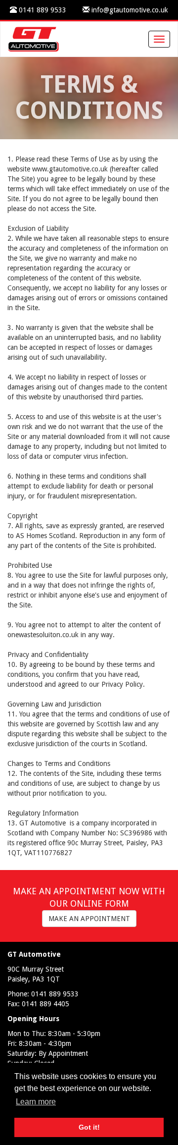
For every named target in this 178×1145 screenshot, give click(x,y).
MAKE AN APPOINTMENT (89, 919)
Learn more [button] (36, 1101)
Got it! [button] (89, 1127)
